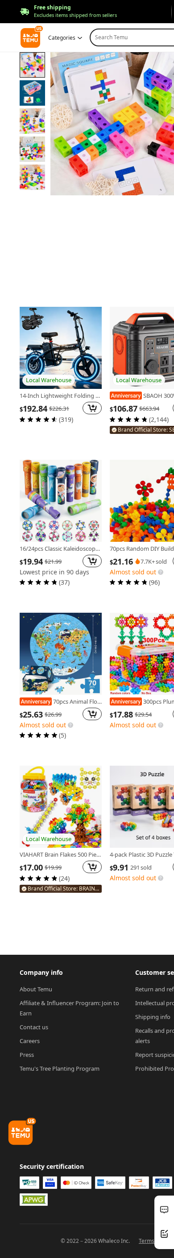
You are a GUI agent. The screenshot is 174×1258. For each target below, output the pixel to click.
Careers (30, 1041)
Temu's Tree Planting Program (59, 1068)
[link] (61, 348)
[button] (68, 12)
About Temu (36, 989)
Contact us (34, 1027)
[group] (61, 376)
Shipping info (152, 1017)
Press (27, 1055)
